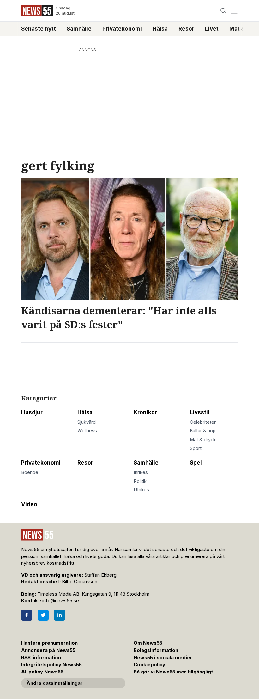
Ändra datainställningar (55, 683)
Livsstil (199, 412)
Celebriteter (203, 422)
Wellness (87, 431)
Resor (186, 29)
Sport (196, 448)
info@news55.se (60, 601)
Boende (29, 472)
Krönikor (145, 412)
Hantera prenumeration (49, 643)
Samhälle (79, 29)
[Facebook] (26, 615)
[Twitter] (43, 615)
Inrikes (141, 472)
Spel (196, 462)
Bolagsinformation (156, 650)
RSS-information (41, 657)
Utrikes (141, 490)
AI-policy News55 (42, 672)
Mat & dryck (203, 439)
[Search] (223, 11)
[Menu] (234, 11)
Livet (212, 29)
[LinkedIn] (59, 615)
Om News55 (148, 643)
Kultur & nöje (203, 431)
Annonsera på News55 (48, 650)
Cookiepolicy (149, 664)
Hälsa (160, 29)
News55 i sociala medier (163, 657)
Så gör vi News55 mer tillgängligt (174, 672)
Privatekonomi (122, 29)
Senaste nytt (38, 29)
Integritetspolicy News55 (51, 664)
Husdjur (32, 412)
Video (29, 504)
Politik (140, 481)
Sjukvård (86, 422)
